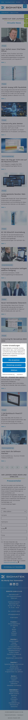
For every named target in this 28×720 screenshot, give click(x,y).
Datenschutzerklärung (8, 374)
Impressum (20, 374)
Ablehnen (14, 370)
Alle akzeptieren (14, 360)
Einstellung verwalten (14, 365)
